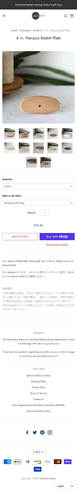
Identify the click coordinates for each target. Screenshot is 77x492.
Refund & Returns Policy (38, 375)
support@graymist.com (47, 356)
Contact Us (63, 352)
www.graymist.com (50, 343)
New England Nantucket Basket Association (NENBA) (39, 405)
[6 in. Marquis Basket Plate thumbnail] (9, 133)
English (36, 451)
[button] (64, 486)
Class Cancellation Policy (39, 411)
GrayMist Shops (47, 478)
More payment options (57, 244)
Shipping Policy (38, 381)
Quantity (31, 212)
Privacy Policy (38, 387)
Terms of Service (38, 393)
